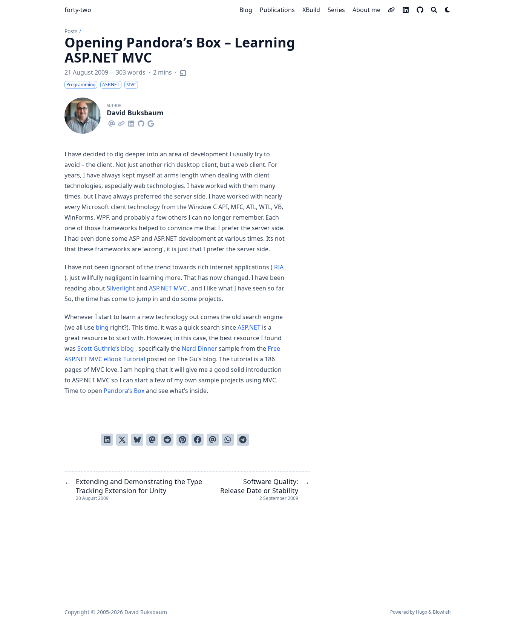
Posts (71, 31)
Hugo (421, 612)
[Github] (141, 122)
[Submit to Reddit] (167, 440)
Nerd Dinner (199, 348)
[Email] (111, 122)
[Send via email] (213, 440)
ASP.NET (249, 327)
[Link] (121, 122)
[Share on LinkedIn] (107, 440)
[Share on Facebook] (198, 440)
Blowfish (442, 612)
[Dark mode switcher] (447, 10)
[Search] (434, 10)
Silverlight (121, 288)
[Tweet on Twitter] (122, 440)
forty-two (77, 10)
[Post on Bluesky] (137, 440)
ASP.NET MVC (168, 288)
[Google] (151, 122)
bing (102, 327)
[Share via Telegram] (243, 440)
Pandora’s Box (124, 391)
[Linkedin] (131, 122)
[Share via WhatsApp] (228, 440)
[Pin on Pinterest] (182, 440)
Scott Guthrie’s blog (105, 348)
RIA (279, 267)
